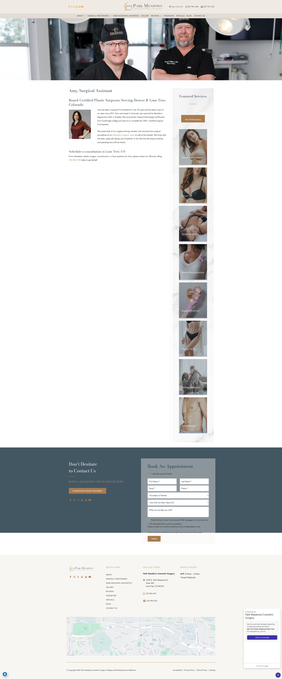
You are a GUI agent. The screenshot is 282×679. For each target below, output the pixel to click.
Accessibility (177, 670)
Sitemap (212, 670)
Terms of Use (202, 670)
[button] (84, 16)
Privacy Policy (182, 532)
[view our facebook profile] (69, 6)
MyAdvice (132, 670)
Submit (154, 538)
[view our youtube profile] (82, 6)
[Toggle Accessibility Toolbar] (4, 674)
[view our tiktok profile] (77, 6)
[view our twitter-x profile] (74, 6)
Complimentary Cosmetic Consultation (87, 491)
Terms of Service (193, 532)
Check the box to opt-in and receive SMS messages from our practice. (179, 520)
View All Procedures (193, 119)
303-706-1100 (193, 6)
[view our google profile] (79, 6)
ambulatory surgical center (124, 135)
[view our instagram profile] (71, 6)
